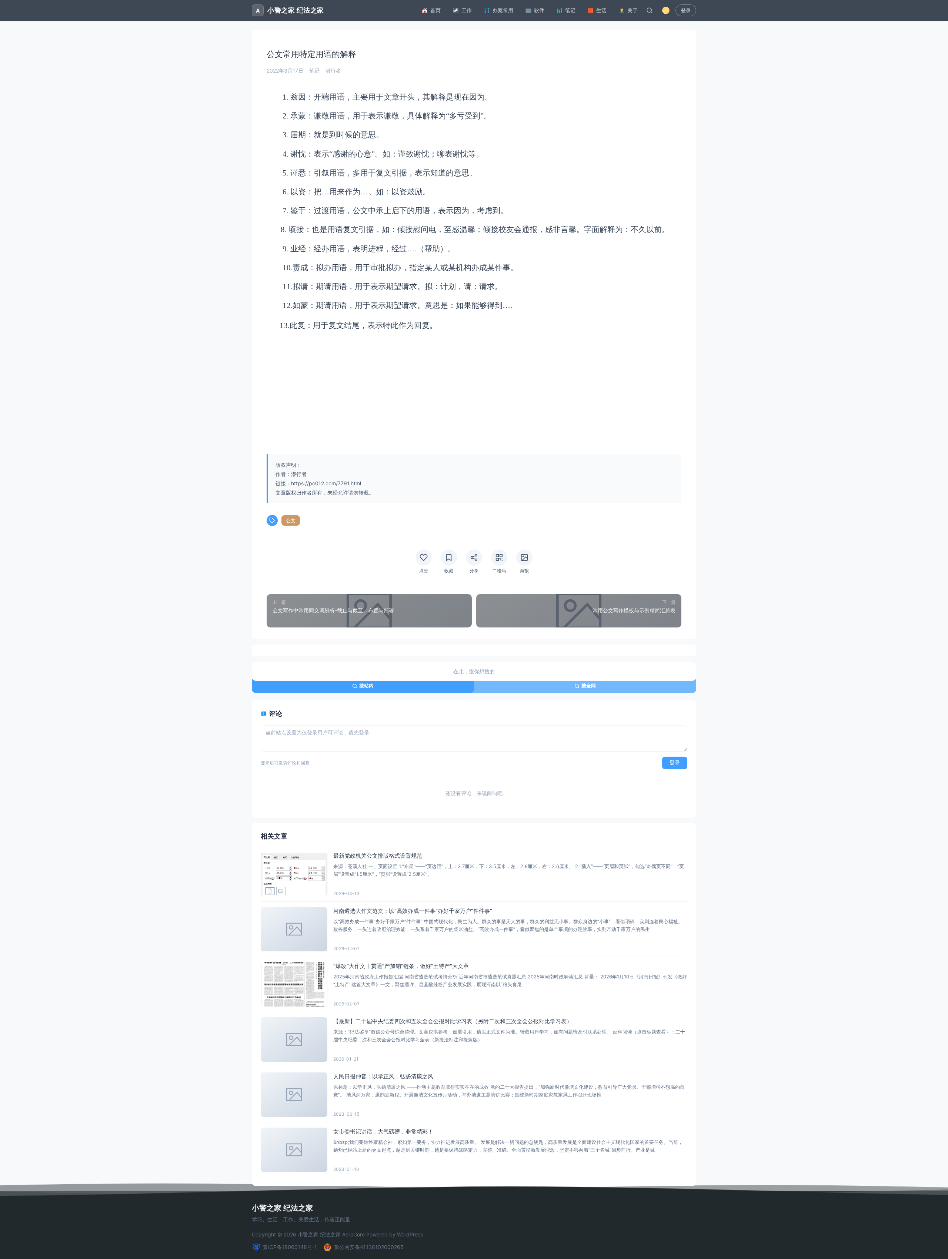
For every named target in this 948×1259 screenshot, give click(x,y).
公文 (291, 520)
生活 (601, 10)
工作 (466, 10)
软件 (539, 10)
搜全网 (588, 686)
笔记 (570, 10)
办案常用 (503, 10)
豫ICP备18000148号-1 (290, 1247)
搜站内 (366, 686)
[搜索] (649, 10)
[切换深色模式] (665, 10)
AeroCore (353, 1234)
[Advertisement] (474, 393)
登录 (686, 10)
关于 (632, 10)
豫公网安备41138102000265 (369, 1247)
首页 (435, 10)
